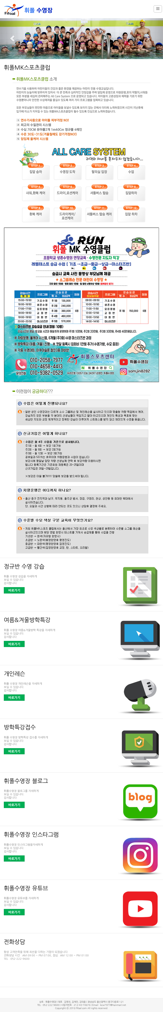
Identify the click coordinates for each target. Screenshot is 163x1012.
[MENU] (158, 8)
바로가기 (14, 590)
